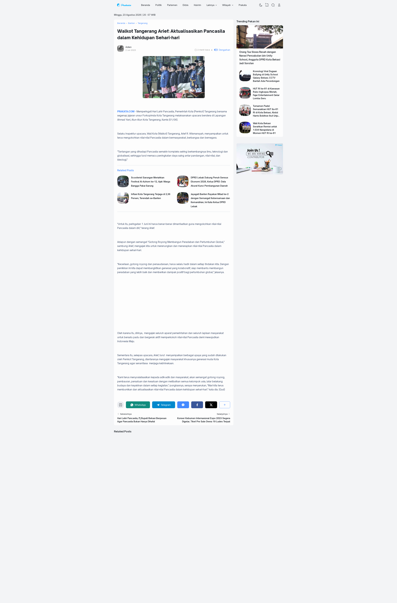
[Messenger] (183, 404)
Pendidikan (234, 576)
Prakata (243, 5)
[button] (220, 50)
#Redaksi (191, 591)
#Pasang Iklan (181, 591)
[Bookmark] (120, 405)
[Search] (273, 5)
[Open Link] (279, 5)
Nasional (207, 566)
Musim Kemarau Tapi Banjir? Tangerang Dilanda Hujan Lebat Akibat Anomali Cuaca (173, 473)
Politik (158, 5)
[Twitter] (211, 404)
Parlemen (172, 5)
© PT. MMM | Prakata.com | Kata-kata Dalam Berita (153, 591)
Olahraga (255, 576)
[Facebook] (197, 404)
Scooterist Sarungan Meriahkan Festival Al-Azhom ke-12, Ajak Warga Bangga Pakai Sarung (150, 181)
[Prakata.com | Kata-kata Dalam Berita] (124, 5)
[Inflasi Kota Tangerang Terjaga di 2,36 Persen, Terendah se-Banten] (123, 203)
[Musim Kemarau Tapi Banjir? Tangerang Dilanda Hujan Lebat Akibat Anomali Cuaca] (174, 463)
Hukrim (197, 5)
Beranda (145, 5)
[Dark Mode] (261, 5)
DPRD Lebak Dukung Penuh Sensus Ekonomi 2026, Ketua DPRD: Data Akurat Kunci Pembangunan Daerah (209, 181)
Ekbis (185, 5)
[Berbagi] (224, 404)
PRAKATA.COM (125, 111)
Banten (184, 571)
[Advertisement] (177, 299)
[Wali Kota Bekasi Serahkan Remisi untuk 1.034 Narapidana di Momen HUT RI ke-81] (245, 132)
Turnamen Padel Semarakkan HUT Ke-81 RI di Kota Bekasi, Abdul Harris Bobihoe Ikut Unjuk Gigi (266, 112)
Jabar (183, 566)
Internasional (209, 576)
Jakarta (206, 571)
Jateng (184, 576)
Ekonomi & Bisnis (237, 571)
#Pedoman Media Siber (205, 591)
